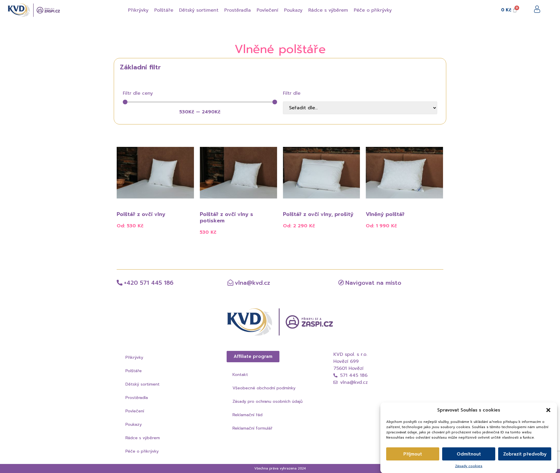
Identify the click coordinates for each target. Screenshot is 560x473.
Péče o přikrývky (142, 451)
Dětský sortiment (142, 384)
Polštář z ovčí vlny (141, 214)
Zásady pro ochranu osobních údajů (267, 401)
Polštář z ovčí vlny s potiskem (226, 217)
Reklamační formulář (252, 428)
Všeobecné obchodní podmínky (263, 388)
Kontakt (240, 375)
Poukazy (133, 424)
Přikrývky (134, 357)
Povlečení (134, 411)
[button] (548, 410)
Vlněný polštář (385, 214)
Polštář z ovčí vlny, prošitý (318, 214)
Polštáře (133, 371)
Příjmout (412, 454)
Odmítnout (469, 454)
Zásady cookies (468, 466)
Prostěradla (136, 398)
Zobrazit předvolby (525, 454)
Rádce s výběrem (142, 438)
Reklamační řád (247, 415)
